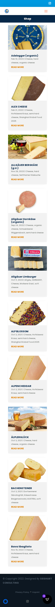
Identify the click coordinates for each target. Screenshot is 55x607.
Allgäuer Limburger (23, 276)
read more (17, 67)
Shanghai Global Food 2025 (25, 342)
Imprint (36, 592)
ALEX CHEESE (19, 106)
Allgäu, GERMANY (33, 279)
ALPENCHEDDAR (21, 386)
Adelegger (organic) (24, 55)
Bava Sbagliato (21, 546)
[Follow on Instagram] (49, 3)
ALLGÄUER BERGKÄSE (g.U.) (24, 166)
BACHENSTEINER (21, 488)
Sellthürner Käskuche (29, 175)
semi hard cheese (35, 232)
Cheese (29, 58)
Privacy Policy (22, 592)
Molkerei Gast (27, 283)
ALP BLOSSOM (19, 331)
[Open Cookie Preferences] (5, 603)
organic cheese (27, 62)
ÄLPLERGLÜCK (20, 437)
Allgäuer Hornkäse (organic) (23, 220)
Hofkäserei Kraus (19, 113)
